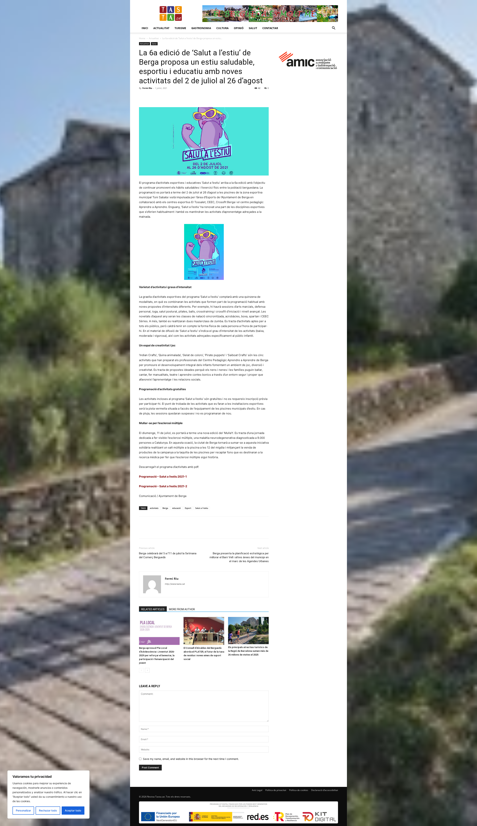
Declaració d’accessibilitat (324, 790)
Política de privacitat (275, 790)
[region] (48, 794)
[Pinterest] (160, 96)
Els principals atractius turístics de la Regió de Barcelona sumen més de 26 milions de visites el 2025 (248, 651)
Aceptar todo (73, 810)
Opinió (239, 28)
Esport (188, 508)
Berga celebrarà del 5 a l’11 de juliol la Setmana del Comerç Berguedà (167, 555)
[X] (151, 96)
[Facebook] (142, 96)
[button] (333, 28)
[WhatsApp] (168, 96)
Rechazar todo (48, 810)
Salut (253, 28)
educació (176, 508)
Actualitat (161, 28)
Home (142, 38)
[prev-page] (141, 670)
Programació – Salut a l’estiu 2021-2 (163, 486)
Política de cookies (298, 790)
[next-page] (147, 670)
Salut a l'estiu (201, 508)
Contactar (270, 28)
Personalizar (23, 810)
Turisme (180, 28)
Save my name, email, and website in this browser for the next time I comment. (191, 758)
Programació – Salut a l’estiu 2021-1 (163, 476)
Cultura (222, 28)
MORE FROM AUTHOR (182, 609)
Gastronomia (201, 28)
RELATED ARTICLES (153, 609)
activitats (154, 508)
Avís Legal (257, 790)
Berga (165, 508)
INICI (145, 28)
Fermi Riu (147, 88)
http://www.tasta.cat (175, 584)
